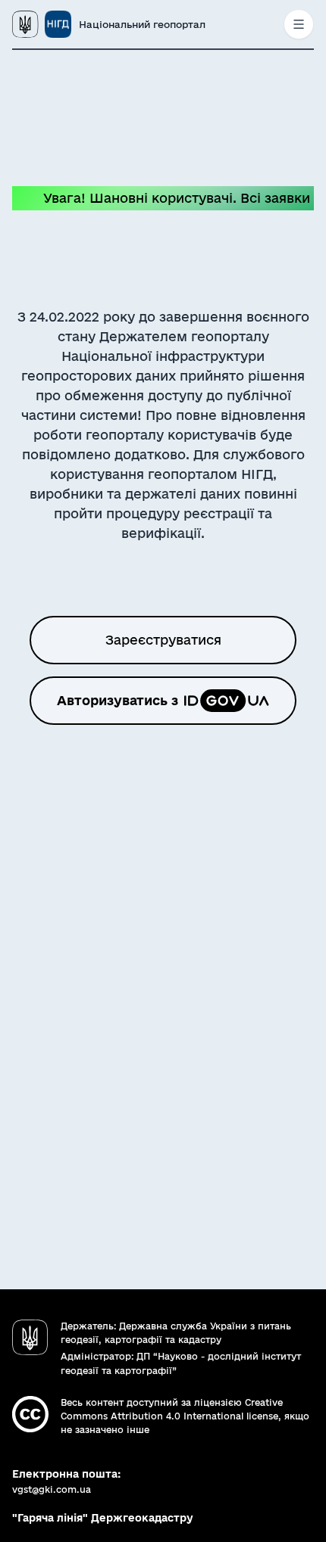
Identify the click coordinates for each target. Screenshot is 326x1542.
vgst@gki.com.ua (51, 1489)
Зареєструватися (163, 640)
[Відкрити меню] (299, 24)
